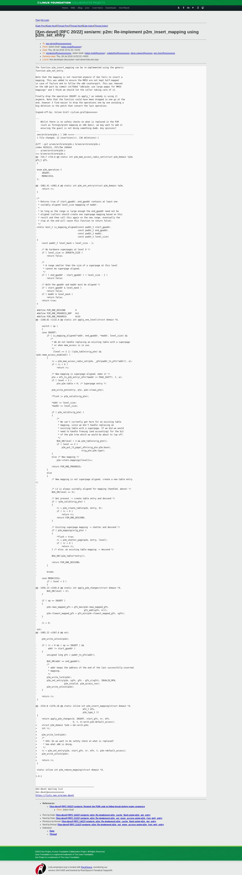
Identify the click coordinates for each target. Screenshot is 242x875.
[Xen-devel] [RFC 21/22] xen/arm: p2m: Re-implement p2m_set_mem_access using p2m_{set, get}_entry (109, 818)
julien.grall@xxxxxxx (71, 47)
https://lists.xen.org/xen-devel (55, 795)
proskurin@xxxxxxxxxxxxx (58, 53)
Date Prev (41, 26)
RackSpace (86, 867)
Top (38, 20)
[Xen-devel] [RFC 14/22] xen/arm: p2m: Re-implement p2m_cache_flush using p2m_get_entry (103, 815)
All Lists (45, 20)
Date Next (51, 26)
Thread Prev (63, 26)
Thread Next (76, 26)
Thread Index (101, 26)
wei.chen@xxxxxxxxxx (164, 53)
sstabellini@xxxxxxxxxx (118, 53)
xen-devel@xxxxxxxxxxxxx (58, 43)
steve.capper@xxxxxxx (142, 53)
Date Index (88, 26)
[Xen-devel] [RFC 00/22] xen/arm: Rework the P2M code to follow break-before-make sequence (97, 806)
